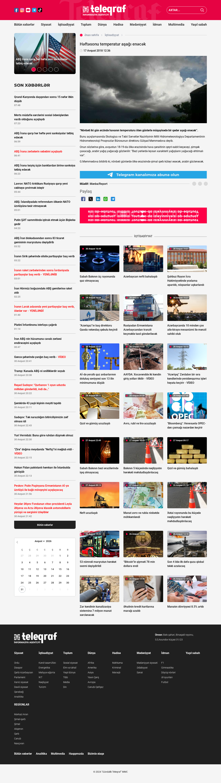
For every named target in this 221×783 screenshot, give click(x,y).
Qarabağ (18, 691)
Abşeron (18, 728)
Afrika (91, 662)
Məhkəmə (117, 662)
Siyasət (46, 24)
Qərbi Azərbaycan (23, 672)
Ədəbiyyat (142, 667)
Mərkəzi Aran (21, 714)
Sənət (140, 672)
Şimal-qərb (20, 719)
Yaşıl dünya (69, 672)
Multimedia (176, 24)
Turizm (42, 687)
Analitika (18, 696)
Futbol (164, 682)
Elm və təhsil (69, 667)
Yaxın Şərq (93, 677)
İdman (157, 24)
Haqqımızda (76, 753)
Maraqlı (116, 672)
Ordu (16, 662)
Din (65, 687)
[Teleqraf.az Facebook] (16, 10)
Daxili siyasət (21, 687)
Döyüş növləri (168, 672)
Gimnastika (167, 667)
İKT (40, 677)
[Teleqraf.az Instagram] (22, 10)
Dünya (102, 24)
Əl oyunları (167, 677)
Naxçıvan (19, 743)
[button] (33, 69)
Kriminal (116, 667)
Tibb (65, 677)
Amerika (92, 667)
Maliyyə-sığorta (47, 672)
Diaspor (18, 667)
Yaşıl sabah (199, 24)
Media (66, 682)
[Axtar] (202, 10)
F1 (162, 662)
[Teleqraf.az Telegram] (34, 10)
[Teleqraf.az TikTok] (40, 10)
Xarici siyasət (21, 682)
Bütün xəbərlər (24, 24)
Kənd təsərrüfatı (47, 662)
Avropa (91, 682)
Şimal (17, 724)
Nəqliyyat (44, 682)
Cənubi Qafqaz (95, 687)
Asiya (91, 672)
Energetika (44, 667)
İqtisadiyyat (66, 24)
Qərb (16, 733)
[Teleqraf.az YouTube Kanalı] (143, 215)
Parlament (19, 677)
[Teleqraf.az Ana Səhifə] (104, 10)
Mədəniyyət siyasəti (147, 662)
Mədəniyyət (138, 24)
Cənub (17, 738)
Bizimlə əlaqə (96, 753)
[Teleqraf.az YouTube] (28, 10)
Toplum (86, 24)
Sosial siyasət (70, 662)
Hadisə (118, 24)
